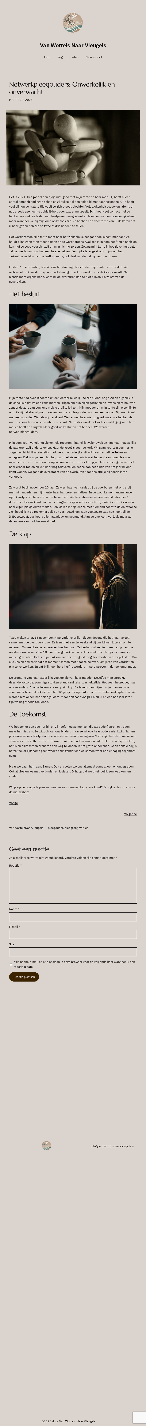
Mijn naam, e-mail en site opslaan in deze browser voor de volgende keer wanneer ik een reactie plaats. (74, 964)
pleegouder (55, 828)
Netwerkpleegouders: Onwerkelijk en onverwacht (62, 88)
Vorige (13, 803)
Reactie (15, 865)
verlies (83, 828)
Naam (14, 909)
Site (11, 944)
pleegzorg (71, 828)
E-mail (14, 927)
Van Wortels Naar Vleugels (73, 45)
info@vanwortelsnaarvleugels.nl (112, 1146)
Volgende (130, 814)
